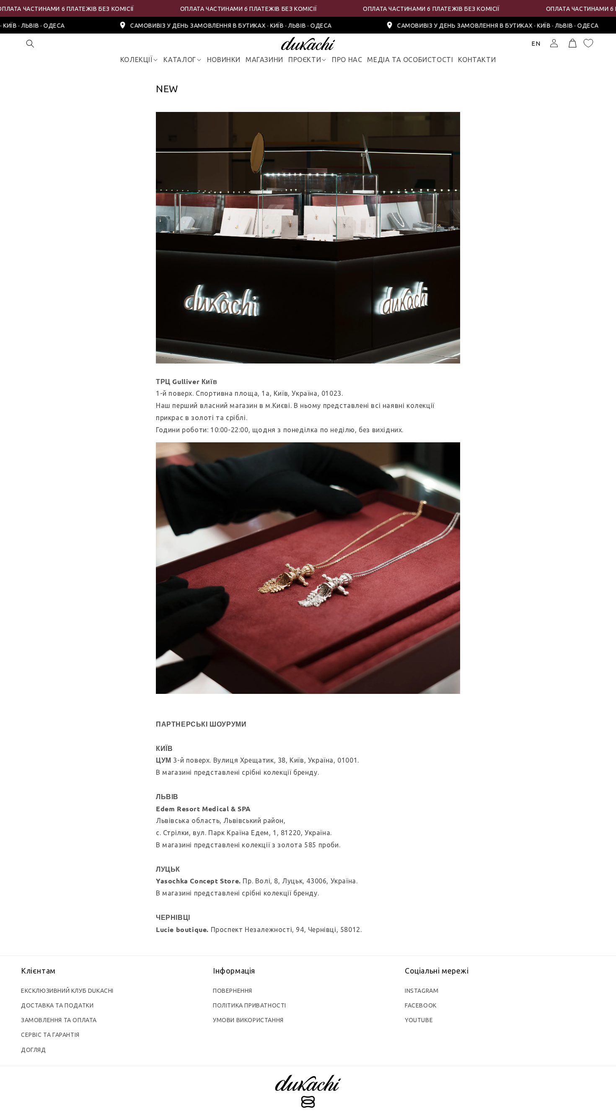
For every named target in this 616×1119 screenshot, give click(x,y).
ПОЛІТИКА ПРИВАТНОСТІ (249, 1005)
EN (536, 43)
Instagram (421, 990)
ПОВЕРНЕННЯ (232, 990)
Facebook (421, 1005)
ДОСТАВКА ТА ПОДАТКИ (57, 1005)
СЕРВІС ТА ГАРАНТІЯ (50, 1034)
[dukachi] (308, 1093)
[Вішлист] (588, 43)
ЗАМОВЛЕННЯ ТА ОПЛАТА (59, 1020)
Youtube (419, 1020)
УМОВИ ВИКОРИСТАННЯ (248, 1020)
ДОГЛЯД (33, 1049)
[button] (30, 43)
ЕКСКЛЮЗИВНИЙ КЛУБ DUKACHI (67, 990)
